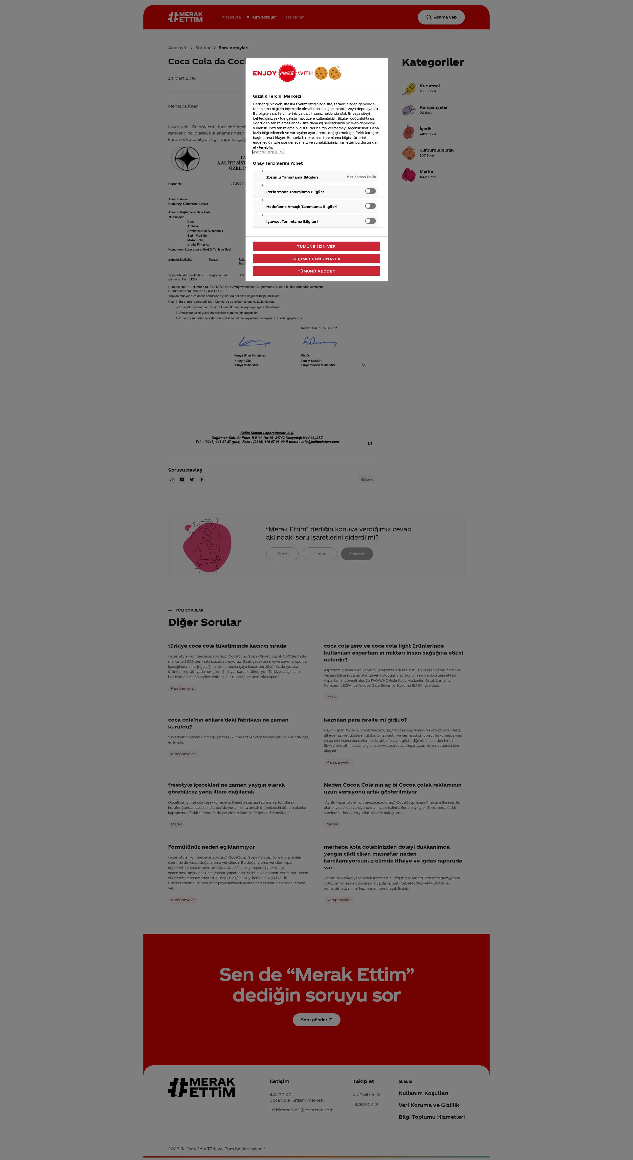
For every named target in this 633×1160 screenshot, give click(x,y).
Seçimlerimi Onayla (317, 258)
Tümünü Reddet (317, 271)
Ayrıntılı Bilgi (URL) (268, 152)
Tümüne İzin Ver (316, 246)
